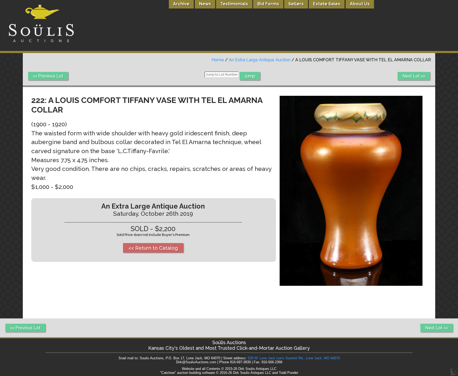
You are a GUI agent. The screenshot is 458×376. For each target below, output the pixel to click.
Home (218, 59)
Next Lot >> (413, 76)
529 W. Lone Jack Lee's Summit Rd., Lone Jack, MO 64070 (294, 358)
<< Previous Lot (48, 76)
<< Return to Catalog (153, 248)
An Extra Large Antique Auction (259, 59)
